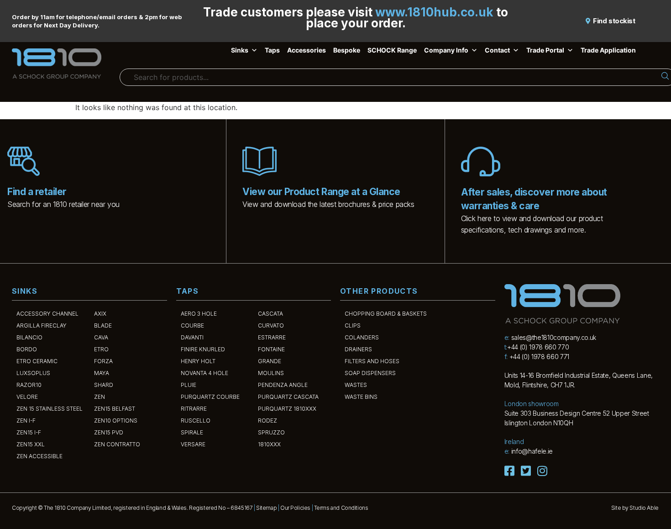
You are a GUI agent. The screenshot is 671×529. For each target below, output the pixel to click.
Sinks (239, 50)
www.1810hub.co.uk (434, 12)
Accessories (306, 50)
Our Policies (295, 507)
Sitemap (266, 507)
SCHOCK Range (392, 50)
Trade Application (608, 50)
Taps (272, 50)
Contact (497, 50)
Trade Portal (545, 50)
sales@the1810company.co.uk (553, 337)
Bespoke (346, 50)
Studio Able (643, 507)
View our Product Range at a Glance (321, 191)
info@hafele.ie (532, 451)
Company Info (446, 50)
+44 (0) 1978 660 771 (539, 356)
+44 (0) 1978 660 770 (538, 347)
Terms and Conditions (341, 507)
